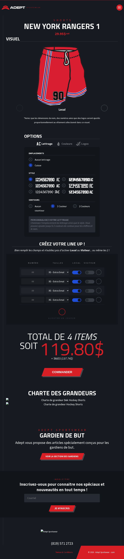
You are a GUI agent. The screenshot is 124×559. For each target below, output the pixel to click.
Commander (62, 372)
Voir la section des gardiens (62, 456)
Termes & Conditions (64, 552)
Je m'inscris (62, 508)
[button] (104, 108)
